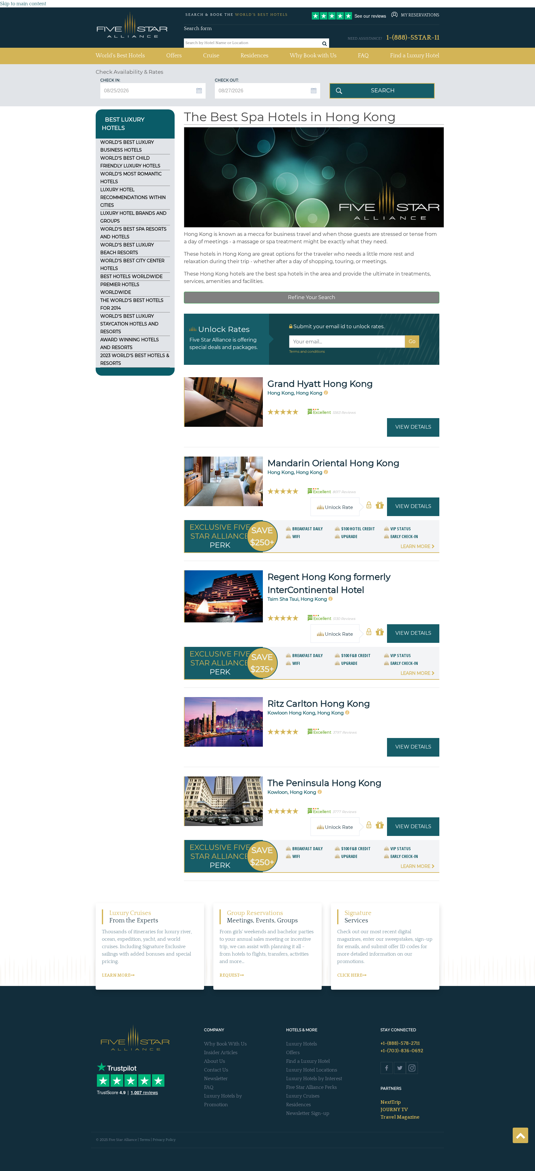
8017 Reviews (344, 492)
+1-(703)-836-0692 (402, 1051)
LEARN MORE (116, 975)
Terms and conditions (307, 351)
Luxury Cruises (303, 1096)
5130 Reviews (344, 618)
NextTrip (391, 1102)
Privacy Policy (164, 1140)
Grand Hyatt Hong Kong (320, 383)
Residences (254, 56)
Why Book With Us (225, 1044)
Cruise (211, 56)
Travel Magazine (400, 1117)
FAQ (363, 56)
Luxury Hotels (301, 1044)
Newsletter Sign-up (307, 1113)
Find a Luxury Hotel (414, 56)
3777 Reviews (344, 812)
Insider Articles (220, 1052)
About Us (214, 1061)
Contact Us (216, 1070)
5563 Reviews (344, 412)
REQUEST (230, 975)
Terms (145, 1140)
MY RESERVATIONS (420, 15)
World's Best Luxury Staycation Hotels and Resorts (129, 323)
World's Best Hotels (120, 55)
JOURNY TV (394, 1109)
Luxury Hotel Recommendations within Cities (133, 197)
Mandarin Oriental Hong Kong (333, 463)
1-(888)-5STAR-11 (412, 38)
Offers (174, 56)
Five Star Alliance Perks (311, 1087)
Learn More (416, 546)
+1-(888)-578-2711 (400, 1043)
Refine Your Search (311, 297)
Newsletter (216, 1078)
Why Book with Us (313, 56)
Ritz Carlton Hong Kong (319, 703)
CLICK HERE (349, 975)
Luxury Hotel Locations (311, 1070)
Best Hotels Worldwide (131, 276)
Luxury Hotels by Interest (314, 1078)
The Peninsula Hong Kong (324, 783)
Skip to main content (23, 4)
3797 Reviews (344, 732)
